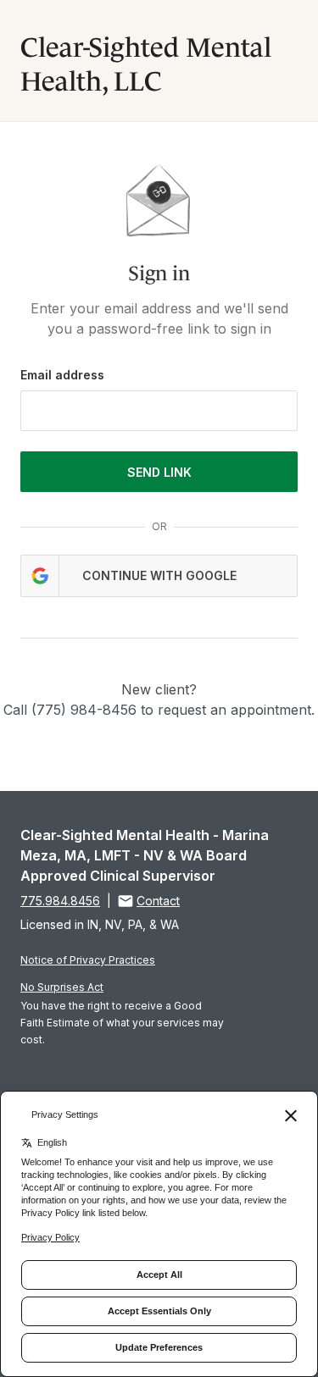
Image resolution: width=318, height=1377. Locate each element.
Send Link (159, 472)
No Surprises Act (61, 987)
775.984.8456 (60, 900)
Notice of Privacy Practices (87, 960)
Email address (62, 375)
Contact (158, 900)
